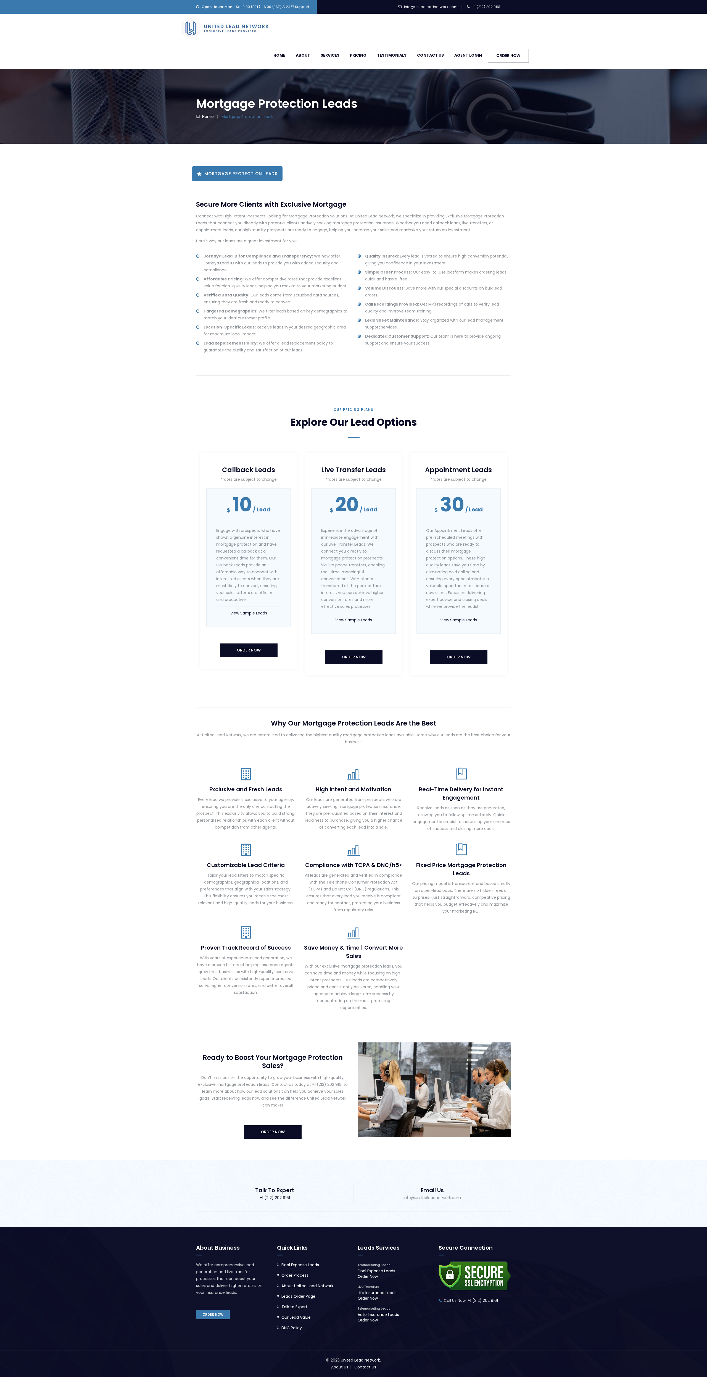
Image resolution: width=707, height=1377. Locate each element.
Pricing (358, 55)
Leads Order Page (298, 1296)
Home (279, 55)
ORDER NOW (508, 55)
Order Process (294, 1275)
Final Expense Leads (300, 1265)
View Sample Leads (248, 613)
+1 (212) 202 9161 (486, 6)
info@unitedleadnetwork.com (431, 6)
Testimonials (392, 55)
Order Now (249, 650)
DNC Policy (291, 1328)
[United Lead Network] (224, 27)
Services (330, 55)
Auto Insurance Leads (378, 1314)
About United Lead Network (307, 1286)
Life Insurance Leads (377, 1292)
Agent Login (468, 55)
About (303, 55)
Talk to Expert (294, 1307)
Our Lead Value (296, 1317)
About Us (339, 1367)
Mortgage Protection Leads (241, 174)
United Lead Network (360, 1360)
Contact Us (430, 55)
